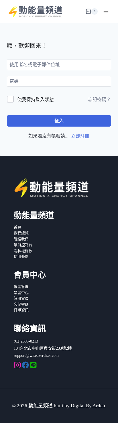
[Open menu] (106, 11)
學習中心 (21, 293)
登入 (59, 120)
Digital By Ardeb (88, 405)
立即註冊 (80, 136)
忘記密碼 (21, 304)
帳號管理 (21, 287)
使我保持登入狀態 (35, 99)
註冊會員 (21, 298)
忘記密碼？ (99, 99)
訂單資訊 (21, 310)
